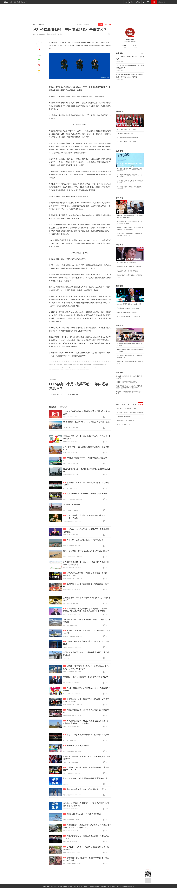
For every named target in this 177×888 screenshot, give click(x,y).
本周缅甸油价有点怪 (71, 504)
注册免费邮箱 (161, 2)
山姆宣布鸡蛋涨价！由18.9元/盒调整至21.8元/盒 (86, 789)
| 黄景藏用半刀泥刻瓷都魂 (126, 382)
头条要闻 (119, 151)
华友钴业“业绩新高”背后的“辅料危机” (127, 137)
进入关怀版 (24, 2)
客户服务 (86, 886)
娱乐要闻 (119, 245)
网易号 (40, 24)
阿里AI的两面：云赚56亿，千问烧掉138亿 (129, 316)
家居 (134, 404)
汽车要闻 (119, 325)
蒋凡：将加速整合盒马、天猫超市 (126, 129)
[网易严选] (138, 2)
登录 (154, 2)
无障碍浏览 (17, 2)
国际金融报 (53, 34)
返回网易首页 (55, 394)
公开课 (140, 404)
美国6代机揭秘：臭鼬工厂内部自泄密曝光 (84, 814)
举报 (109, 34)
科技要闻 (119, 286)
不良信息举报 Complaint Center (103, 886)
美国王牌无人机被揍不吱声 (78, 746)
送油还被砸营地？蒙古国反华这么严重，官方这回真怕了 (86, 551)
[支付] (144, 2)
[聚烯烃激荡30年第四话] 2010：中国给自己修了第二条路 (86, 422)
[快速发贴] (39, 44)
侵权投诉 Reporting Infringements (125, 886)
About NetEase (63, 886)
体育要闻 (119, 198)
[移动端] (126, 2)
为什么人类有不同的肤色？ (125, 416)
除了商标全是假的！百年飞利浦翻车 (127, 142)
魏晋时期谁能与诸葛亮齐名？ (125, 420)
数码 (117, 404)
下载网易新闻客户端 (72, 394)
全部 (142, 53)
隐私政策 (92, 886)
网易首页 (6, 2)
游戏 (123, 404)
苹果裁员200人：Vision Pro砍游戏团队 (128, 308)
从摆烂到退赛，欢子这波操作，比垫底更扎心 (130, 267)
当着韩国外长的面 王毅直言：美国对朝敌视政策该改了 (85, 677)
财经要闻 (119, 111)
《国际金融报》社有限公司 (130, 41)
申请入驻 (107, 24)
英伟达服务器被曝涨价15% (125, 133)
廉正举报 (114, 886)
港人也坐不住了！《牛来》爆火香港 (127, 271)
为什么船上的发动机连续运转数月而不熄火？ (85, 540)
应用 (11, 2)
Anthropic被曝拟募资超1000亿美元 (127, 312)
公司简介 (70, 886)
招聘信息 (81, 886)
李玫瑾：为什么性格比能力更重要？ (127, 408)
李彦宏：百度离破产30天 (124, 425)
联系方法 (75, 886)
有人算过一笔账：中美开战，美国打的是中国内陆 (87, 494)
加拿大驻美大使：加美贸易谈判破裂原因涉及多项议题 (85, 778)
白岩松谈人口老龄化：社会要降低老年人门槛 (130, 412)
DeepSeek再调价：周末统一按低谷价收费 (129, 304)
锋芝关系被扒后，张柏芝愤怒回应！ (127, 262)
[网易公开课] (131, 2)
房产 (128, 404)
